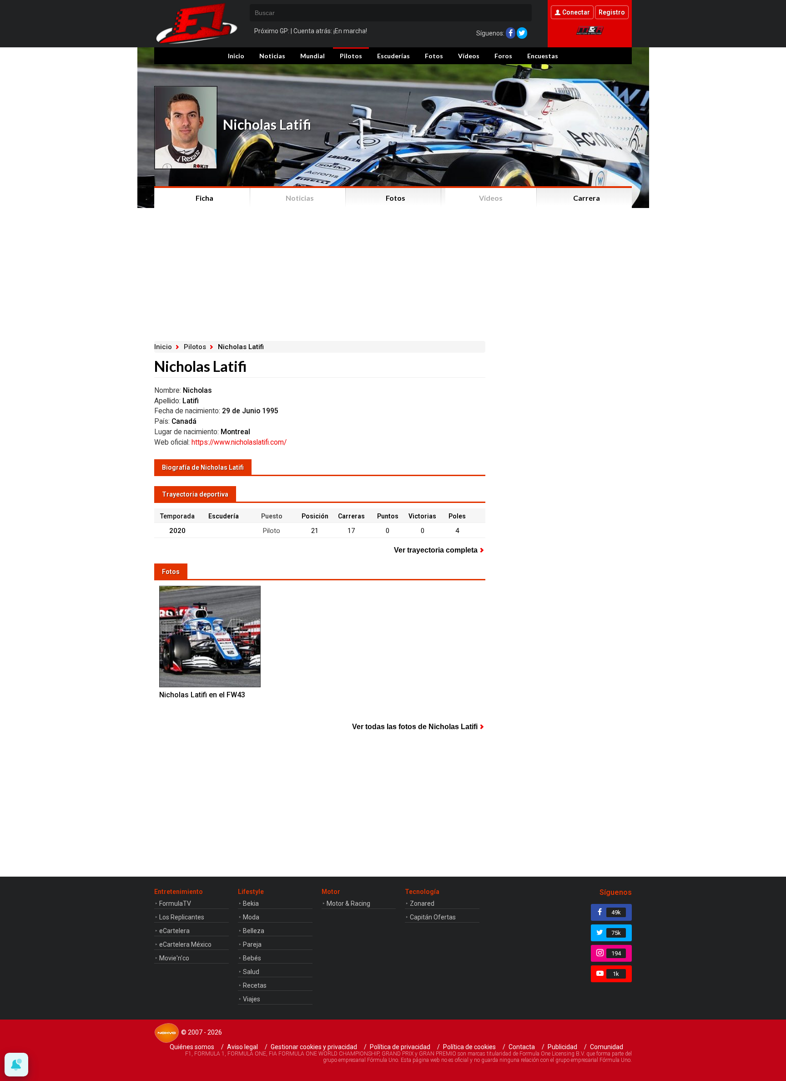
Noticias (272, 56)
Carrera (586, 197)
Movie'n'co (174, 958)
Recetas (255, 985)
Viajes (251, 999)
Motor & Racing (348, 903)
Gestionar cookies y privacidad (314, 1047)
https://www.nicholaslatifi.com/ (239, 442)
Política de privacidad (400, 1047)
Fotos (434, 56)
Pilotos (351, 56)
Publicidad (562, 1047)
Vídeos (468, 56)
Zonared (422, 903)
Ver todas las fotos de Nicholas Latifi (415, 727)
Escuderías (393, 56)
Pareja (252, 944)
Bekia (251, 903)
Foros (503, 56)
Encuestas (542, 56)
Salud (251, 971)
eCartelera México (185, 944)
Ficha (204, 197)
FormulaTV (175, 903)
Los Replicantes (181, 917)
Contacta (522, 1047)
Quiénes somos (192, 1047)
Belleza (253, 930)
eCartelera (174, 930)
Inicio (236, 56)
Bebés (252, 958)
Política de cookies (469, 1047)
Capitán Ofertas (433, 917)
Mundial (312, 56)
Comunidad (606, 1047)
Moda (251, 917)
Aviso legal (242, 1047)
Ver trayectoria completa (436, 550)
